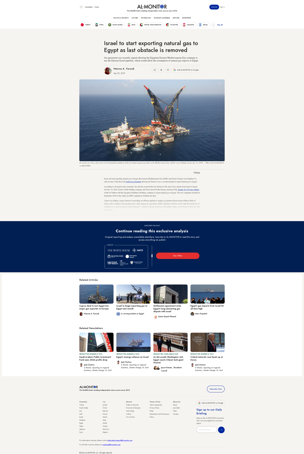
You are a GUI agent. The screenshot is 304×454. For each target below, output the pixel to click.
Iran (80, 411)
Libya (104, 420)
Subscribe (214, 7)
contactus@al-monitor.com (111, 444)
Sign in (222, 7)
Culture (134, 18)
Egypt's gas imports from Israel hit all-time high (207, 307)
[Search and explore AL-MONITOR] (81, 7)
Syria (81, 432)
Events (97, 7)
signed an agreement (133, 181)
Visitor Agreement (156, 405)
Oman (105, 408)
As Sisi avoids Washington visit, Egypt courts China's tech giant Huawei (168, 359)
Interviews (186, 18)
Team (175, 411)
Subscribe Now (216, 389)
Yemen (105, 417)
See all (220, 25)
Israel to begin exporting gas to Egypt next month (131, 307)
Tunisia (105, 426)
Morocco (106, 429)
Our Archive (130, 417)
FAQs (151, 411)
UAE (80, 414)
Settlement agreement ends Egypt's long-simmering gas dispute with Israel (167, 308)
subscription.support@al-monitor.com (119, 440)
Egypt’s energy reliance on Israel (132, 357)
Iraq (104, 402)
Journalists (176, 408)
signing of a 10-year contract (188, 189)
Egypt (81, 423)
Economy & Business (162, 18)
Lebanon (82, 429)
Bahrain (105, 411)
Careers (175, 414)
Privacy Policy (154, 408)
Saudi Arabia (83, 408)
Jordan (105, 405)
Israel (81, 417)
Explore (176, 18)
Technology (146, 18)
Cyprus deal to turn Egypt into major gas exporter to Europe (94, 307)
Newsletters (89, 7)
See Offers (177, 255)
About (175, 405)
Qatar (81, 426)
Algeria (105, 432)
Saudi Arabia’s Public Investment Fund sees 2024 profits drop (95, 358)
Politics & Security (121, 18)
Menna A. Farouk (124, 69)
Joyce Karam (166, 367)
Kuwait (105, 414)
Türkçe (196, 172)
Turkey (81, 405)
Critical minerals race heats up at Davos (206, 358)
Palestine (82, 420)
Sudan (105, 423)
